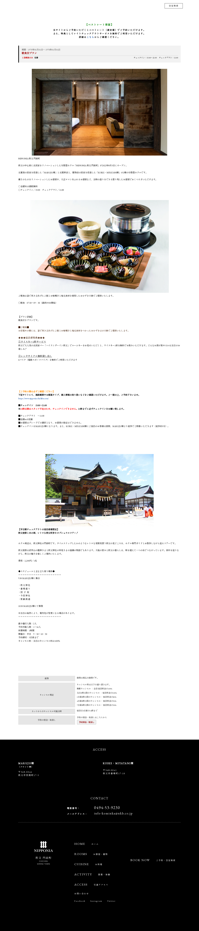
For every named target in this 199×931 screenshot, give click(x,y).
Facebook (79, 901)
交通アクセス (91, 884)
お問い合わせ (81, 893)
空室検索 (174, 5)
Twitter (111, 901)
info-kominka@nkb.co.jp (113, 813)
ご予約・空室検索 (153, 860)
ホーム (86, 844)
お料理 (88, 864)
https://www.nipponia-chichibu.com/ (33, 398)
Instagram (96, 901)
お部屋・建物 (91, 854)
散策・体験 (92, 874)
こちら (90, 37)
